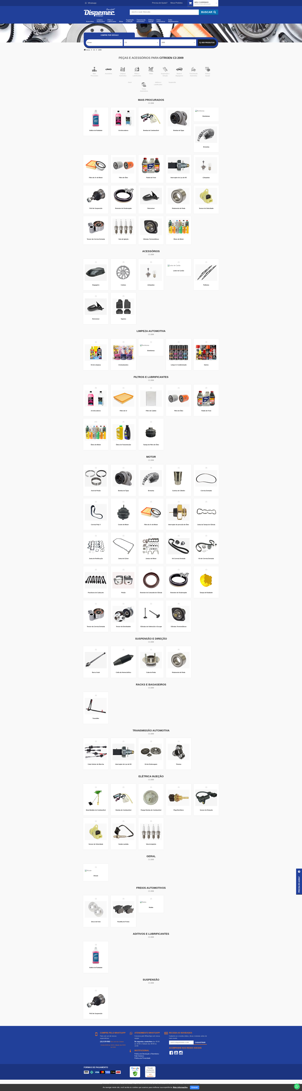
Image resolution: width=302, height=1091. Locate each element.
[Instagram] (181, 1052)
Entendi (194, 1087)
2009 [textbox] (163, 42)
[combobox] (104, 42)
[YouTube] (176, 1052)
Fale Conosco (139, 1056)
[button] (299, 882)
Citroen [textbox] (89, 42)
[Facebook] (171, 1052)
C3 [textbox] (126, 42)
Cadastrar (200, 1042)
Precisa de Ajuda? (159, 3)
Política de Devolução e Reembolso (146, 1054)
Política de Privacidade (142, 1058)
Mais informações (180, 1087)
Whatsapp (92, 3)
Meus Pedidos (176, 3)
